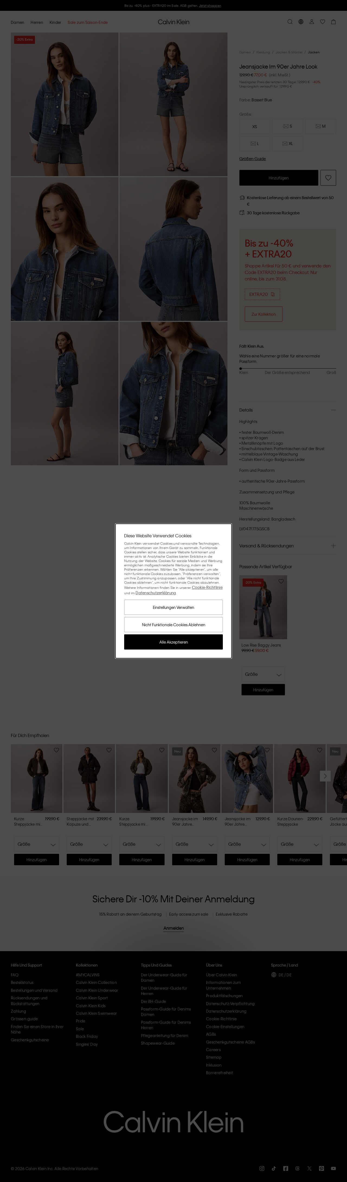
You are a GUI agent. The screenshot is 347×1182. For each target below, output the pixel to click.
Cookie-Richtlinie (207, 587)
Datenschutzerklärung (156, 592)
